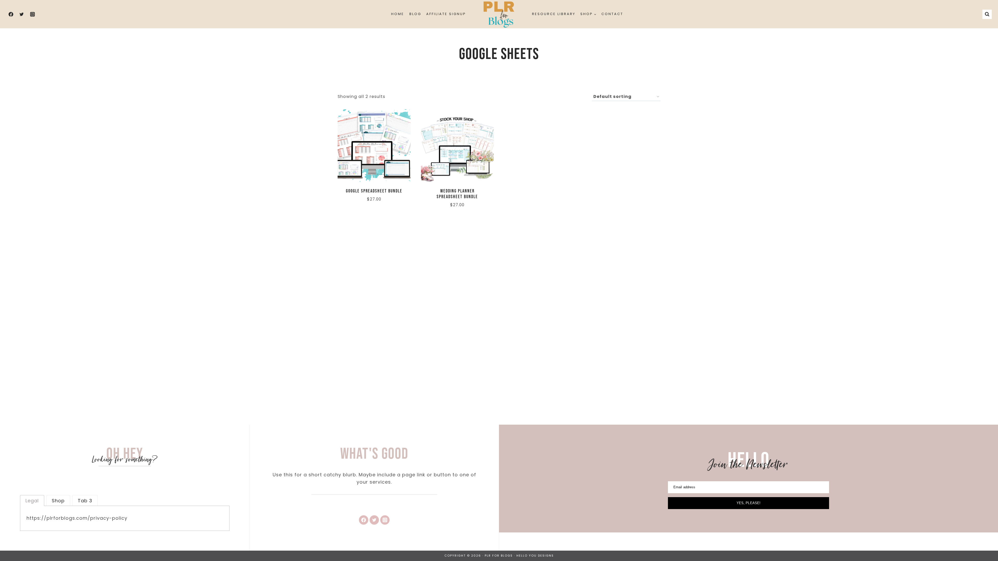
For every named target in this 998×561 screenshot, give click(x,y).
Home (397, 13)
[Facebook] (11, 14)
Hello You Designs (535, 555)
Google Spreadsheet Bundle (374, 191)
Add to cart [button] (352, 215)
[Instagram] (32, 14)
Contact (612, 13)
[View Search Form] (987, 14)
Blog (415, 13)
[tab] (32, 500)
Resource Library (553, 13)
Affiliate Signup (446, 13)
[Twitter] (21, 14)
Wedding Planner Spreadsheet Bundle (457, 193)
